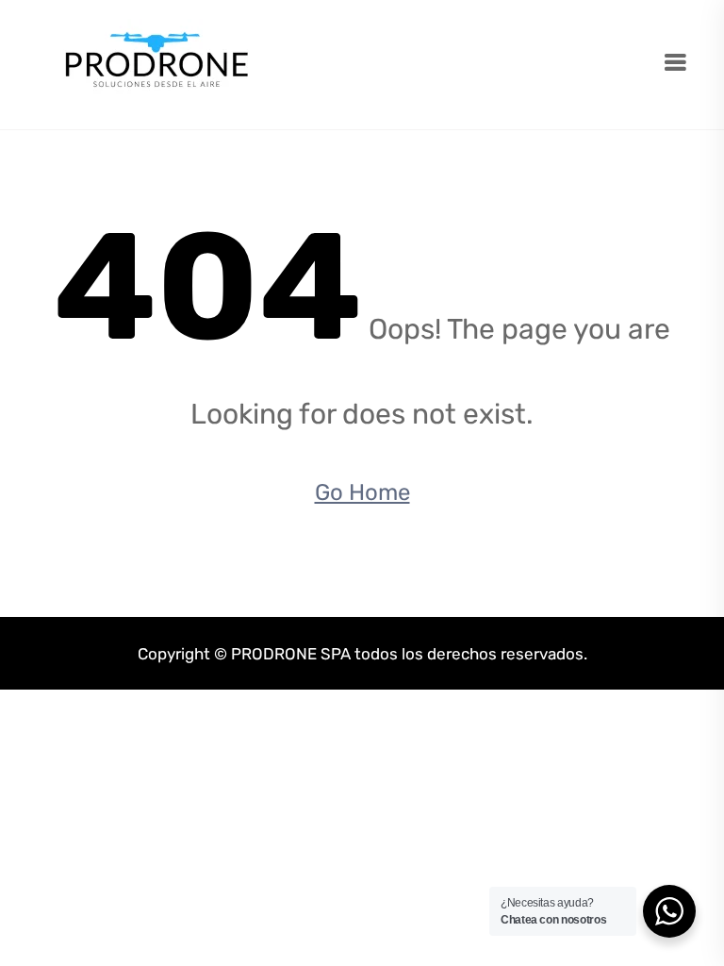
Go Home (362, 492)
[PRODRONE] (157, 63)
